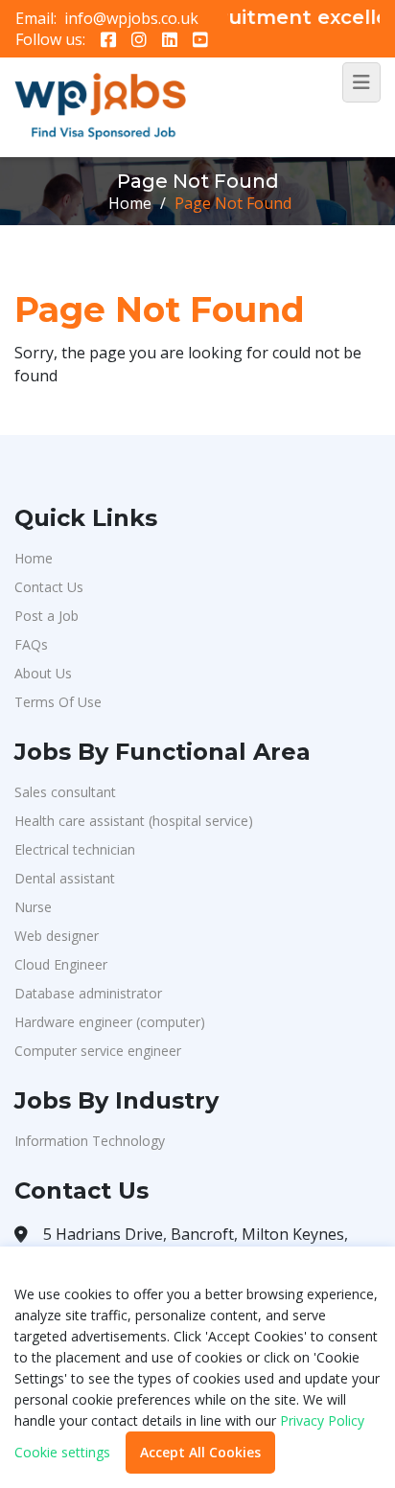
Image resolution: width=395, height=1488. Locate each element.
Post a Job (46, 616)
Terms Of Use (58, 702)
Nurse (33, 907)
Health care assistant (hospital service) (133, 821)
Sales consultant (65, 792)
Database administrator (88, 993)
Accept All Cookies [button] (200, 1452)
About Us (43, 673)
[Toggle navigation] (361, 82)
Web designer (56, 936)
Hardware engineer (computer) (109, 1022)
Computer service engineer (97, 1051)
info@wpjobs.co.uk (131, 18)
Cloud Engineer (60, 964)
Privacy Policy (322, 1420)
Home (129, 203)
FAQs (31, 644)
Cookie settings (62, 1452)
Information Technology (89, 1141)
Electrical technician (74, 849)
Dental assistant (64, 878)
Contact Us (48, 587)
